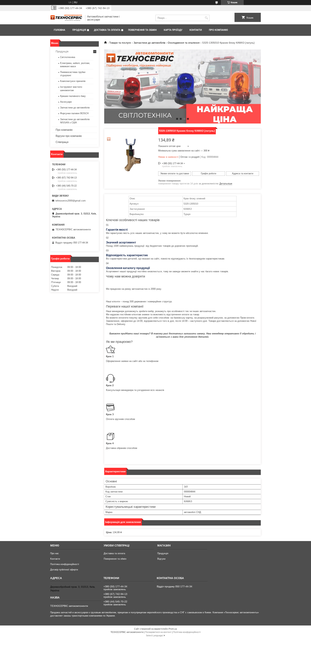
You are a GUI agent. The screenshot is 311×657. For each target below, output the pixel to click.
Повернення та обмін (142, 30)
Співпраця (62, 141)
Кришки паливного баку (73, 96)
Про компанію (218, 30)
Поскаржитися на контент (158, 632)
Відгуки (161, 558)
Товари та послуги (120, 42)
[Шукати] (206, 18)
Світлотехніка (67, 57)
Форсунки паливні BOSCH (74, 113)
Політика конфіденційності (64, 564)
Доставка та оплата (107, 30)
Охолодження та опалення (184, 42)
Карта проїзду (173, 30)
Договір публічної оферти (64, 569)
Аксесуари (66, 101)
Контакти (196, 30)
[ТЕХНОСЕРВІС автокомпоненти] (66, 18)
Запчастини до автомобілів (149, 42)
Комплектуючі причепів (72, 81)
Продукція (79, 30)
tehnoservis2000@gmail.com (70, 200)
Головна (59, 30)
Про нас (54, 553)
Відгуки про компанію (69, 135)
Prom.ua (173, 629)
